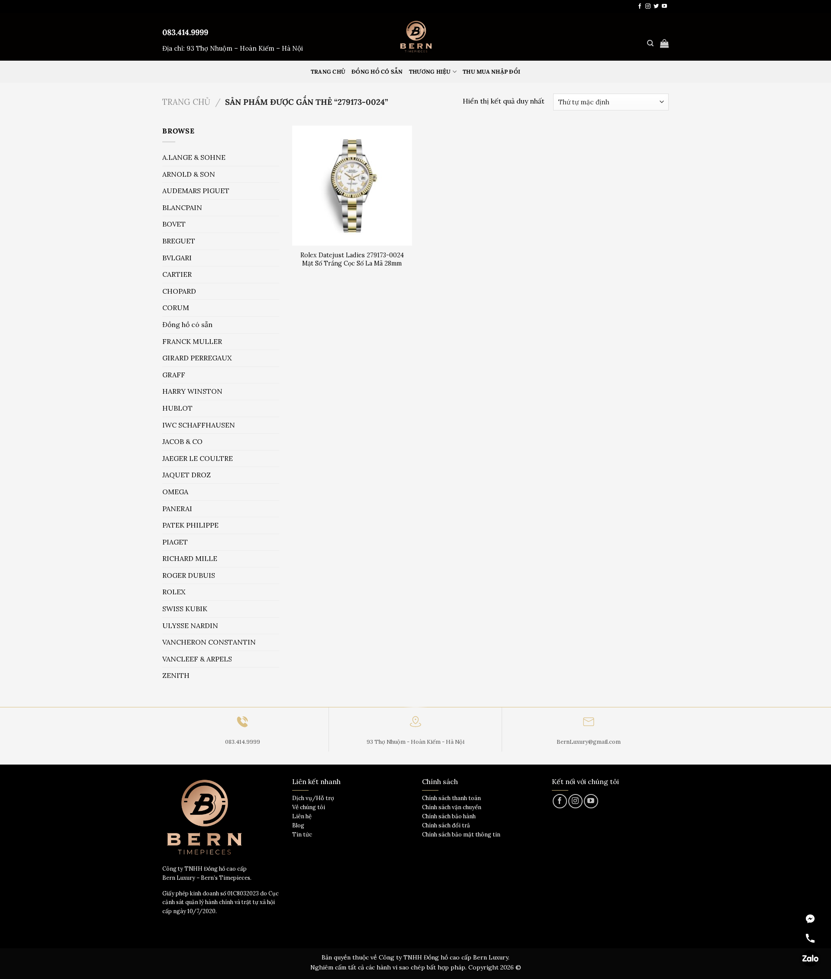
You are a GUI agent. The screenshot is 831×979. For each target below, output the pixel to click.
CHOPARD (179, 291)
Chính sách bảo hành (449, 816)
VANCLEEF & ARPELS (197, 659)
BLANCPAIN (182, 207)
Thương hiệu (430, 71)
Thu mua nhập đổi (491, 71)
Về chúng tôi (308, 807)
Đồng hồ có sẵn (377, 71)
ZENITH (176, 675)
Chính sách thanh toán (451, 798)
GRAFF (173, 374)
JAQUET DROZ (186, 474)
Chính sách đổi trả (446, 825)
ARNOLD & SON (188, 174)
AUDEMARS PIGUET (195, 190)
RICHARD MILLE (189, 558)
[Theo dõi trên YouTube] (664, 6)
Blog (298, 825)
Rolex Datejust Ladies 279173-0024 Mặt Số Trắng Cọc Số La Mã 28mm (352, 259)
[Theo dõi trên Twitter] (656, 6)
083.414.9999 (185, 32)
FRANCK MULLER (192, 341)
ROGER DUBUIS (188, 575)
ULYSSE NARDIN (190, 625)
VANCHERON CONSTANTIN (209, 642)
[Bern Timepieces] (415, 37)
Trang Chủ (328, 71)
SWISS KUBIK (184, 608)
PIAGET (175, 542)
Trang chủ (186, 102)
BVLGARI (177, 257)
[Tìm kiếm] (650, 43)
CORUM (175, 307)
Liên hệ (302, 816)
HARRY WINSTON (192, 391)
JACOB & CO (182, 441)
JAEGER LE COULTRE (197, 458)
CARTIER (177, 274)
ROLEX (173, 591)
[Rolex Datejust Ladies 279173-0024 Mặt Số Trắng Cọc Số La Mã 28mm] (352, 186)
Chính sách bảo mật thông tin (461, 834)
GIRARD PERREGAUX (197, 357)
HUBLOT (177, 408)
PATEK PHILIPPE (190, 525)
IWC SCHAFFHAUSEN (198, 425)
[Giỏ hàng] (664, 43)
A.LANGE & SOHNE (193, 157)
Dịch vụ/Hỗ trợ (313, 798)
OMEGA (175, 491)
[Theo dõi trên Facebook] (639, 6)
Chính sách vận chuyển (451, 807)
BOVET (174, 224)
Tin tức (302, 834)
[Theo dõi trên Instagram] (648, 6)
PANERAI (177, 508)
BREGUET (178, 241)
